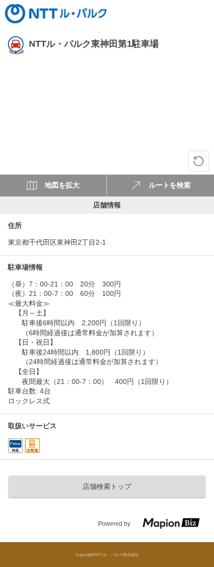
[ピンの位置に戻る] (199, 161)
